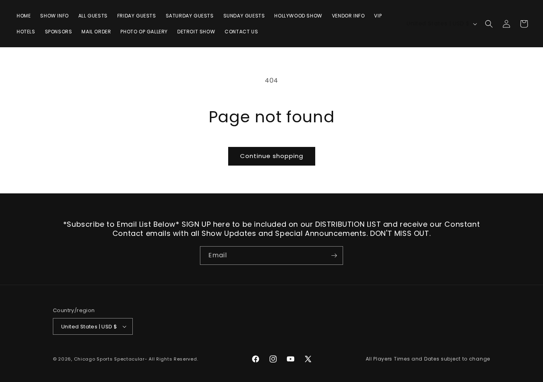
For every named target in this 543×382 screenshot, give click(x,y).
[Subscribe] (334, 255)
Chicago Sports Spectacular (109, 359)
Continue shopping (271, 156)
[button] (489, 24)
